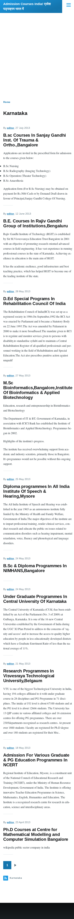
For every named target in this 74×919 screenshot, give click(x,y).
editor (10, 127)
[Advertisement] (37, 52)
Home (6, 102)
